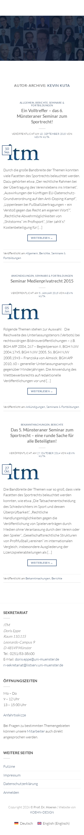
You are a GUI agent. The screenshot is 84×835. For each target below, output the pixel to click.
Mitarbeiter (36, 731)
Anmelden (11, 792)
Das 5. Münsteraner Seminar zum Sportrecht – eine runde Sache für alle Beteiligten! (42, 435)
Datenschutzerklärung (20, 783)
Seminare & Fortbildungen (47, 104)
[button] (6, 7)
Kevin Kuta (58, 85)
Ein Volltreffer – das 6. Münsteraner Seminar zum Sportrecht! (42, 116)
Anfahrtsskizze (14, 715)
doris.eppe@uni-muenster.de (37, 659)
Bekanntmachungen (35, 424)
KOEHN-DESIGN (42, 812)
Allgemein (27, 102)
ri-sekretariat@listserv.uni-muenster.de (33, 665)
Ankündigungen (22, 275)
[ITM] (44, 8)
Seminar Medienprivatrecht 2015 (42, 280)
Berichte (41, 102)
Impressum (12, 775)
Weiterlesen (42, 237)
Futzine (9, 766)
